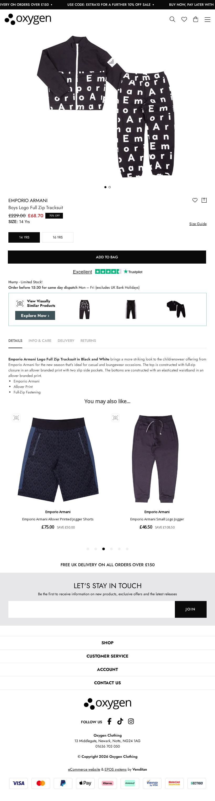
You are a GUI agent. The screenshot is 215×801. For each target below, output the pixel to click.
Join (191, 609)
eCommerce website (84, 769)
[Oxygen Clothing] (27, 19)
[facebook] (111, 722)
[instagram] (131, 722)
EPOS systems (116, 769)
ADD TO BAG (107, 257)
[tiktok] (122, 722)
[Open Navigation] (207, 19)
